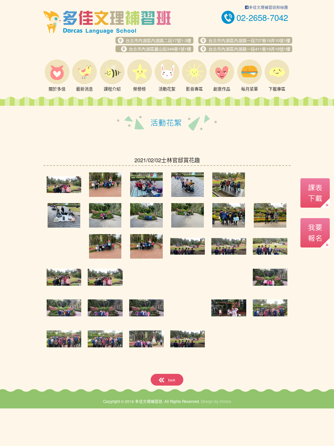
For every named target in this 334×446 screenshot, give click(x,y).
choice (225, 401)
